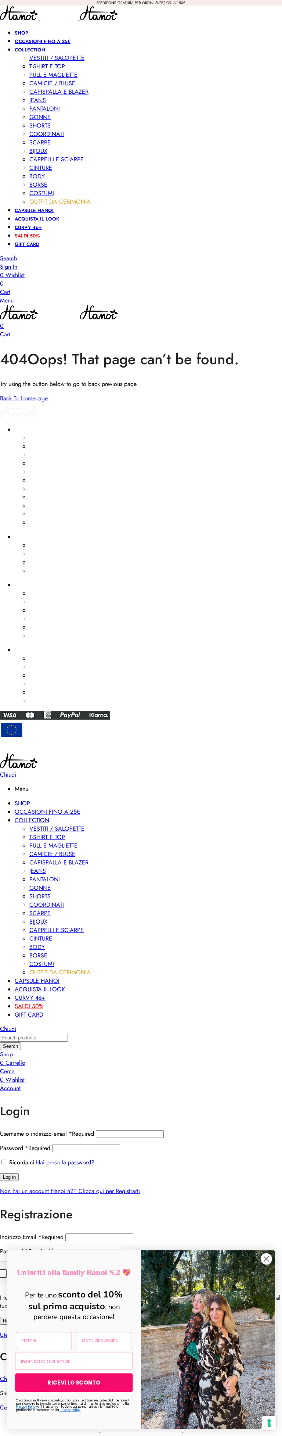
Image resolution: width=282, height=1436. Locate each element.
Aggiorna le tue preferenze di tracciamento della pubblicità (141, 750)
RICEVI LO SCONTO (73, 1382)
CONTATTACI (29, 650)
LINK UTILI (26, 585)
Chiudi (8, 774)
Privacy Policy (26, 1406)
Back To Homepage (24, 398)
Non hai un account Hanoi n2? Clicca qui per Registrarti (70, 1191)
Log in (9, 1177)
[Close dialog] (266, 1259)
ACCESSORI (28, 537)
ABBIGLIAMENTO (34, 429)
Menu (7, 300)
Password (25, 1148)
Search (10, 1046)
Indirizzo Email (32, 1237)
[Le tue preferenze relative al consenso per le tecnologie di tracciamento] (269, 1423)
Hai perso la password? (65, 1162)
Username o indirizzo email (47, 1133)
